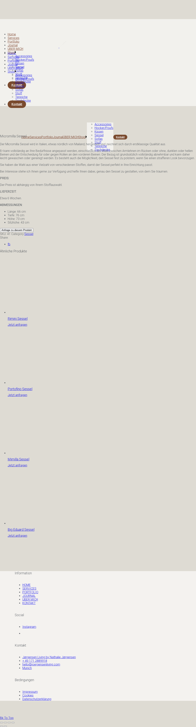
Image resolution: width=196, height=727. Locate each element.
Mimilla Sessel (18, 459)
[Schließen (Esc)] (13, 722)
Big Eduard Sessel (21, 530)
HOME (26, 585)
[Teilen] (9, 722)
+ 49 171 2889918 (34, 661)
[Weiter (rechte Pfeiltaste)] (5, 726)
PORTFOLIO (30, 592)
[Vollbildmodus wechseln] (5, 722)
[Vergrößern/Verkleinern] (1, 722)
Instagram (29, 627)
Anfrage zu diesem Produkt (17, 230)
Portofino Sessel (20, 389)
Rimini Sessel (18, 319)
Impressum (30, 692)
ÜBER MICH (30, 599)
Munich (27, 668)
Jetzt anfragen (17, 325)
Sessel (28, 234)
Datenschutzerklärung (36, 699)
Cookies (27, 695)
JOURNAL (29, 596)
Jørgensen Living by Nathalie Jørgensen (49, 657)
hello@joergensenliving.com (41, 664)
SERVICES (29, 588)
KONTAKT (29, 603)
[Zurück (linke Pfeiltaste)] (1, 726)
